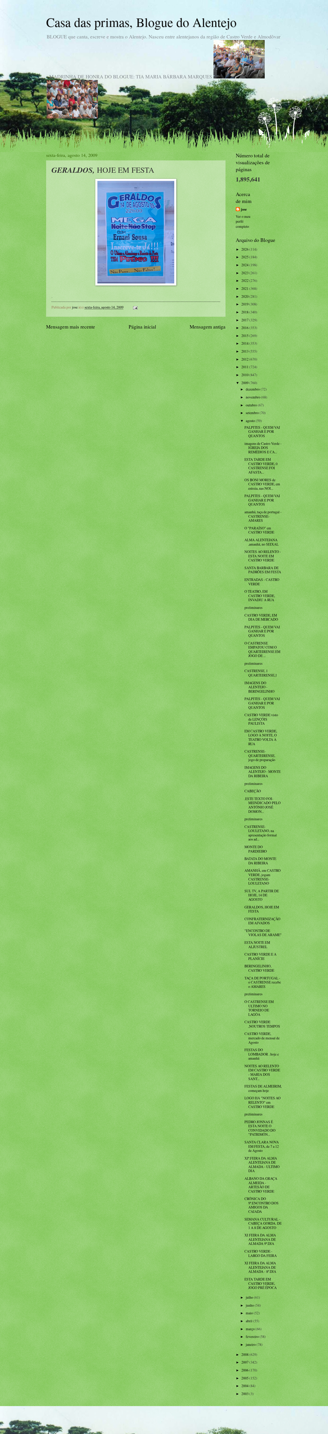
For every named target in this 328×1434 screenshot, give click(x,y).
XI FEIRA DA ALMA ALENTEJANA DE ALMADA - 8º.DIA (260, 1267)
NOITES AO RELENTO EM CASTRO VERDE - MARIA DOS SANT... (262, 1072)
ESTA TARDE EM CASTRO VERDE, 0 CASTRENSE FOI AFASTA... (261, 466)
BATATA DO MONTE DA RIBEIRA (260, 860)
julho (250, 1297)
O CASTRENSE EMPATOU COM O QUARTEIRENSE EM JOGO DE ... (262, 649)
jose (244, 209)
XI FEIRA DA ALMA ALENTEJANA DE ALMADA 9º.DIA (260, 1239)
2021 (245, 288)
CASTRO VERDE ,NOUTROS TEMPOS (262, 1024)
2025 (245, 256)
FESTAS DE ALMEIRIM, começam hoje (263, 1088)
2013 (245, 351)
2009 (245, 382)
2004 (245, 1385)
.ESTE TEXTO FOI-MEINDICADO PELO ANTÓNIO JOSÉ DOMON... (262, 805)
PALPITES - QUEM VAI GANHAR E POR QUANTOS (262, 431)
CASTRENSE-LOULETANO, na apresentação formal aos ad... (260, 833)
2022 (245, 280)
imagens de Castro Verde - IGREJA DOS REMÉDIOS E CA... (263, 447)
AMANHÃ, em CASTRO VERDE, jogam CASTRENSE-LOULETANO (262, 877)
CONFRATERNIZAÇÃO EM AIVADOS (262, 921)
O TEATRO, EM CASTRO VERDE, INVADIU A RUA (259, 595)
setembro (253, 412)
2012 (245, 359)
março (250, 1328)
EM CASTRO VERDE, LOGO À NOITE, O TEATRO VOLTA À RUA (260, 737)
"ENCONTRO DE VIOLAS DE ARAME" (263, 932)
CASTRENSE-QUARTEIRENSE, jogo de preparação (259, 755)
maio (250, 1312)
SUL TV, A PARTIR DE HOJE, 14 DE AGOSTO (261, 895)
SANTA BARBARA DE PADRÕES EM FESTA (262, 570)
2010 (245, 374)
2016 (245, 327)
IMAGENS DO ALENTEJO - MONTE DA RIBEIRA (262, 771)
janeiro (251, 1344)
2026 (245, 249)
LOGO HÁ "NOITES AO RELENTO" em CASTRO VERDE (262, 1102)
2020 (245, 296)
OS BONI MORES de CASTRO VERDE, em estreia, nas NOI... (262, 484)
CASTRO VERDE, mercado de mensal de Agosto (262, 1037)
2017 (245, 319)
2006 (245, 1370)
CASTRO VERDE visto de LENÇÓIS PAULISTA (261, 719)
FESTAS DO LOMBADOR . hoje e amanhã (261, 1054)
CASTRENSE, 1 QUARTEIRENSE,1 (260, 673)
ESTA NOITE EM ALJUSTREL (257, 944)
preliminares (253, 607)
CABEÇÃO (252, 790)
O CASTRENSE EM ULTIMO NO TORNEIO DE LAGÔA (259, 1008)
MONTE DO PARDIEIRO (255, 849)
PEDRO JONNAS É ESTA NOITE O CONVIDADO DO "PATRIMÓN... (259, 1128)
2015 (245, 335)
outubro (252, 405)
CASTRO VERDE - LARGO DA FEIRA (260, 1253)
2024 (245, 264)
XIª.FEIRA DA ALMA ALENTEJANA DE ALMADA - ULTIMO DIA (262, 1164)
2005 (245, 1378)
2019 (245, 304)
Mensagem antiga (207, 326)
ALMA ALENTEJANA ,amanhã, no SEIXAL (261, 542)
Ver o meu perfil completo (243, 221)
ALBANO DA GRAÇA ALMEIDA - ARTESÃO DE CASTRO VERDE (260, 1185)
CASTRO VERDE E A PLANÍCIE (260, 956)
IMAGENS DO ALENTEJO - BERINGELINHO (259, 687)
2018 (245, 312)
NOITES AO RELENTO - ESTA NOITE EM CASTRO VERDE (262, 555)
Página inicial (142, 326)
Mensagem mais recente (70, 326)
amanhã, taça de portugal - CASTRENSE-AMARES (263, 516)
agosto (251, 420)
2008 (245, 1354)
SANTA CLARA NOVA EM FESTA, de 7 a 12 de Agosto (261, 1146)
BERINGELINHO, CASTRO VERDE (259, 968)
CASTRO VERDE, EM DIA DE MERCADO (261, 617)
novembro (253, 397)
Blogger (192, 1423)
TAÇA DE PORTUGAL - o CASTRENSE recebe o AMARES (262, 982)
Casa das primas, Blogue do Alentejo (141, 21)
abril (249, 1320)
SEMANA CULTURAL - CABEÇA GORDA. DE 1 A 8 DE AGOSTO (263, 1223)
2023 (245, 272)
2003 (245, 1393)
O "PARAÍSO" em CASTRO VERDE (259, 530)
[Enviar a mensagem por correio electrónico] (135, 307)
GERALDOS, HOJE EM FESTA (261, 909)
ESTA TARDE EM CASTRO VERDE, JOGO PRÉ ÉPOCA (260, 1283)
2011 (245, 366)
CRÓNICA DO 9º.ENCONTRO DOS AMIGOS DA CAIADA (261, 1205)
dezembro (253, 389)
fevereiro (253, 1336)
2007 (245, 1362)
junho (250, 1305)
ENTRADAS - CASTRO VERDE (261, 581)
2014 (245, 343)
